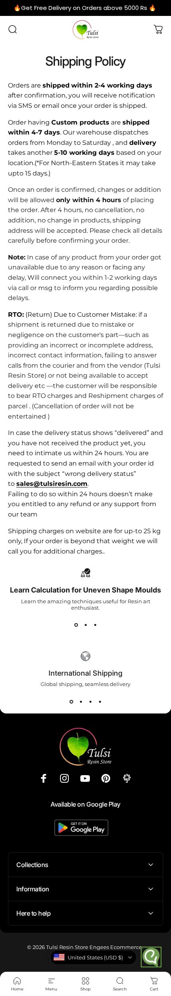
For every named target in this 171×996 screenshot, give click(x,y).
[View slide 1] (76, 625)
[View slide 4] (100, 701)
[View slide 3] (95, 625)
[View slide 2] (85, 625)
